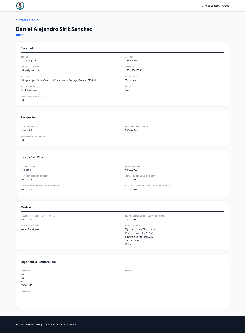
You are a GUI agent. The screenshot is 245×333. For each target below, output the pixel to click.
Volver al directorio (29, 19)
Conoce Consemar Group (215, 5)
